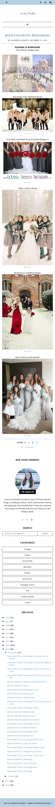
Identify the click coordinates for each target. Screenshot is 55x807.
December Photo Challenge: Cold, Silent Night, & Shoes (29, 663)
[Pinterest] (51, 2)
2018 (7, 633)
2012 (7, 785)
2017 (7, 637)
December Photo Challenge (19, 771)
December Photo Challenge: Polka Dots (25, 739)
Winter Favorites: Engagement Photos (24, 751)
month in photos (27, 596)
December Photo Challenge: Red (22, 767)
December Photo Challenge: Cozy (22, 689)
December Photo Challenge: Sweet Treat (25, 747)
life (27, 590)
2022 (7, 617)
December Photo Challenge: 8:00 (22, 731)
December (13, 652)
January (11, 776)
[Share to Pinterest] (33, 443)
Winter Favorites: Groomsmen (21, 697)
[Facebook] (40, 2)
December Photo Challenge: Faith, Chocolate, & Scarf (29, 670)
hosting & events (27, 585)
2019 (7, 629)
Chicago (27, 549)
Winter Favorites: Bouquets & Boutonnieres (26, 681)
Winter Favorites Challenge (19, 759)
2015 (7, 645)
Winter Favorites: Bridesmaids (27, 35)
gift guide (27, 567)
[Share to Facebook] (29, 443)
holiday (27, 573)
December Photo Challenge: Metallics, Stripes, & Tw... (29, 676)
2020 (7, 625)
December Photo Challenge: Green (23, 707)
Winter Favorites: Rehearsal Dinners (23, 719)
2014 (7, 649)
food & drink (27, 561)
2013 (7, 781)
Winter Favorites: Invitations (20, 735)
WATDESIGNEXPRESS (43, 803)
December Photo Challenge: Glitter (23, 723)
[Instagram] (45, 2)
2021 (7, 621)
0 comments (28, 447)
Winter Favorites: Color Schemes (22, 763)
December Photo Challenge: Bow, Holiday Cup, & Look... (29, 702)
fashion (27, 555)
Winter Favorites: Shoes (18, 685)
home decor (27, 579)
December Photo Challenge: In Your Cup (25, 755)
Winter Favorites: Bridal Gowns (21, 715)
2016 (7, 641)
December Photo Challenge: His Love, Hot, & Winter (27, 657)
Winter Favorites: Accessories (20, 693)
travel (27, 602)
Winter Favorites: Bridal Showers (22, 727)
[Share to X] (25, 443)
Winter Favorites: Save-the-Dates (22, 743)
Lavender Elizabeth (18, 803)
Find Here (27, 133)
